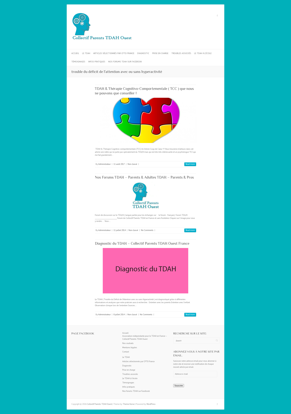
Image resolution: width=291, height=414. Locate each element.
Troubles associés (181, 53)
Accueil (75, 53)
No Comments (147, 230)
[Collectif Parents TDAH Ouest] (101, 26)
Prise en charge (160, 53)
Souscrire (178, 385)
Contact (125, 351)
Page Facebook (82, 333)
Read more (190, 164)
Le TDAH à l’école (203, 53)
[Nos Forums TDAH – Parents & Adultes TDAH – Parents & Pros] (145, 195)
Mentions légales (129, 347)
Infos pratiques (96, 61)
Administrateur (104, 164)
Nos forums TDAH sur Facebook (125, 61)
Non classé (132, 164)
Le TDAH (86, 53)
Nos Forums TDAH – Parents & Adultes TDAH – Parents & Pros (144, 177)
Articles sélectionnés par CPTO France (113, 53)
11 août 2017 (119, 164)
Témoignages (78, 61)
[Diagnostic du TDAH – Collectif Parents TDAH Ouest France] (145, 270)
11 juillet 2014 (120, 230)
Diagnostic (143, 53)
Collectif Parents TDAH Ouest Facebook (217, 15)
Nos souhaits (128, 343)
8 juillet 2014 (119, 314)
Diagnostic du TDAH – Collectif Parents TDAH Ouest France (142, 243)
